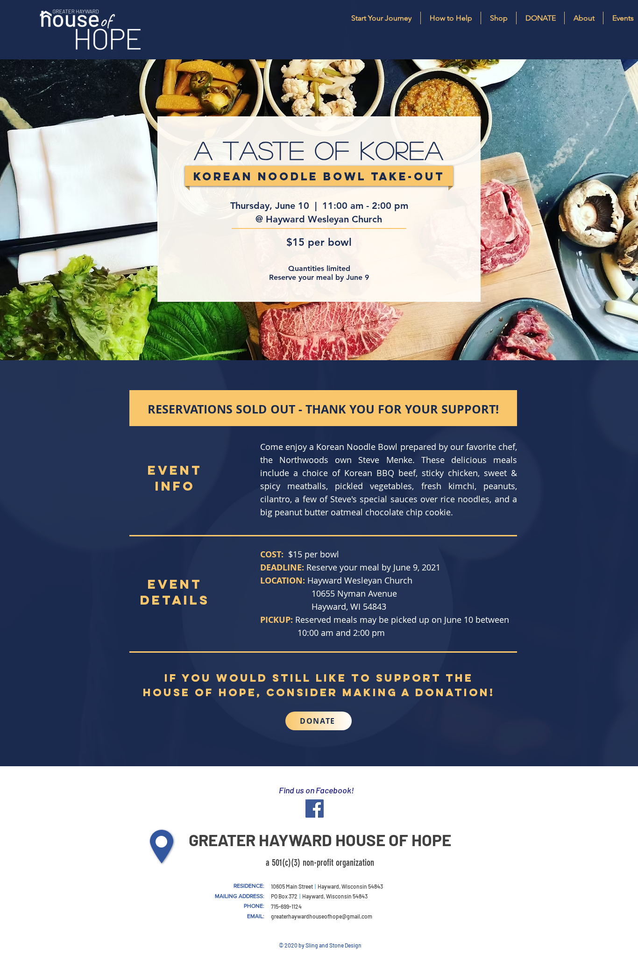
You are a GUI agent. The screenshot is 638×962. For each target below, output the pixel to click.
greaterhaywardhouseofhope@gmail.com (321, 916)
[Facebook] (314, 808)
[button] (583, 18)
